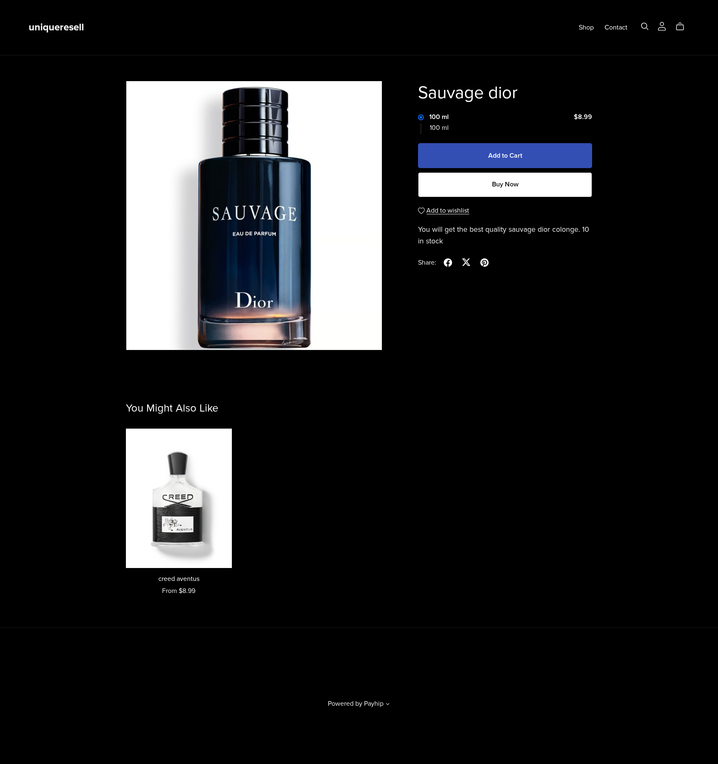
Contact (616, 27)
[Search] (645, 26)
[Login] (662, 26)
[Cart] (683, 26)
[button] (387, 705)
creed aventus (178, 579)
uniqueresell (56, 27)
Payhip (374, 704)
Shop (586, 27)
